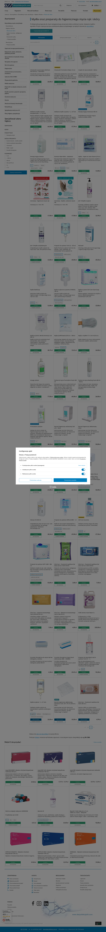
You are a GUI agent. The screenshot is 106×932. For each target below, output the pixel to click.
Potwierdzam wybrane (35, 480)
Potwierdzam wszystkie (70, 480)
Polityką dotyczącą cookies (56, 457)
